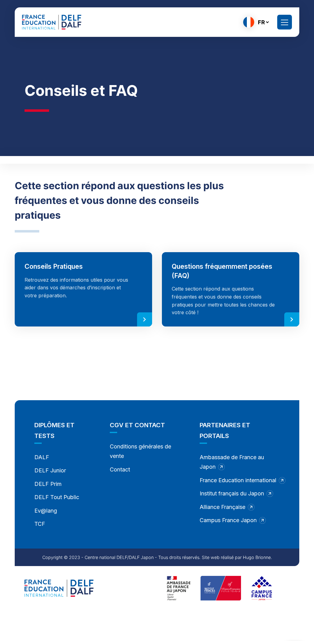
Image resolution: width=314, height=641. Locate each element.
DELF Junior (50, 470)
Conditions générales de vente (140, 451)
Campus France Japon (228, 520)
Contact (120, 469)
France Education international (238, 480)
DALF (41, 457)
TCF (39, 524)
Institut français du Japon (232, 493)
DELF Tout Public (56, 497)
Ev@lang (45, 510)
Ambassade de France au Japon (232, 462)
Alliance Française (222, 507)
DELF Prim (48, 484)
